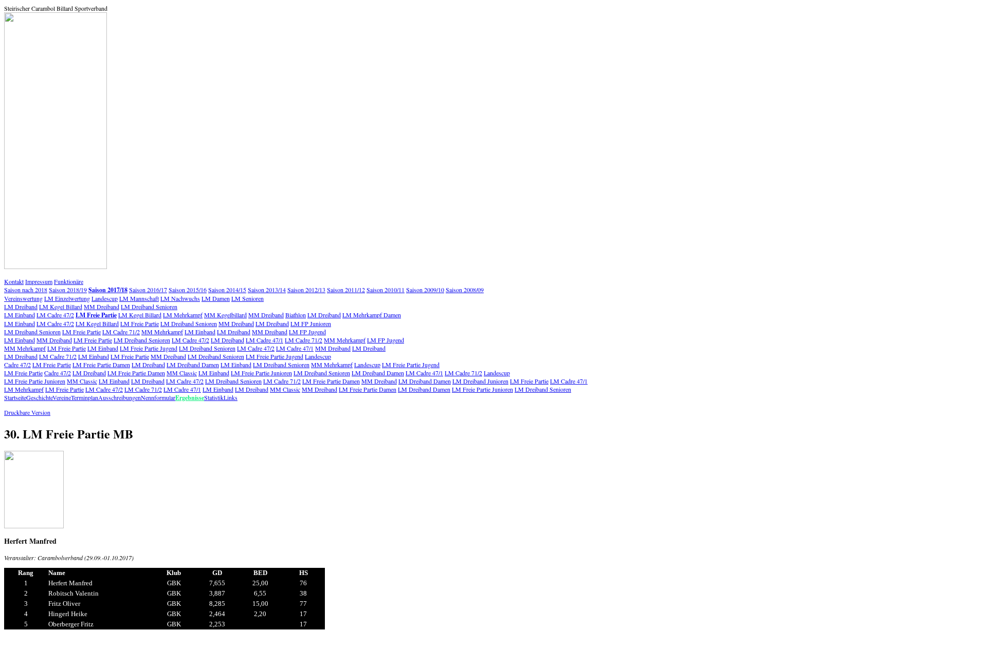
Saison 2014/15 (227, 289)
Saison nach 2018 (25, 289)
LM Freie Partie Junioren (261, 373)
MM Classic (182, 373)
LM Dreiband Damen (193, 364)
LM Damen (216, 298)
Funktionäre (68, 281)
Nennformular (158, 397)
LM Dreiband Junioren (480, 381)
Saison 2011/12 (346, 289)
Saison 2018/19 (68, 289)
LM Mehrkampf (183, 315)
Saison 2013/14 (267, 289)
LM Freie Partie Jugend (148, 348)
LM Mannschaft (139, 298)
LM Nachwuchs (180, 298)
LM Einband (19, 315)
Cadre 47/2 (17, 364)
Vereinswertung (23, 298)
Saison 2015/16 (188, 289)
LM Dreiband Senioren (149, 306)
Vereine (61, 397)
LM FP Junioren (310, 323)
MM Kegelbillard (225, 315)
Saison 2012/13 (306, 289)
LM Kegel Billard (60, 306)
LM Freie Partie (96, 315)
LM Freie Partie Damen (101, 364)
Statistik (214, 397)
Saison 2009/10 (425, 289)
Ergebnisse (189, 397)
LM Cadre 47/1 (264, 340)
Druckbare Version (27, 412)
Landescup (105, 298)
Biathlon (295, 315)
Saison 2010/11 (386, 289)
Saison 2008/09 (465, 289)
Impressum (38, 281)
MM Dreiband (101, 306)
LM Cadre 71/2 (121, 332)
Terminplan (84, 397)
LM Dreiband (21, 306)
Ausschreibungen (119, 397)
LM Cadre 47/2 (55, 315)
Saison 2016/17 (148, 289)
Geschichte (39, 397)
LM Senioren (247, 298)
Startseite (15, 397)
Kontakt (14, 281)
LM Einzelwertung (67, 298)
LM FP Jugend (307, 332)
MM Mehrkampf (162, 332)
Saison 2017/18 (107, 289)
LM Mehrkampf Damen (371, 315)
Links (230, 397)
